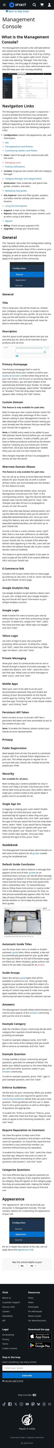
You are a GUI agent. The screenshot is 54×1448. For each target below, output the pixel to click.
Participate (33, 1307)
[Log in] (49, 5)
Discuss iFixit (8, 1307)
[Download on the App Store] (40, 1336)
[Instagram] (21, 1404)
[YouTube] (27, 1404)
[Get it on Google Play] (40, 1345)
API (3, 1320)
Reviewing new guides (16, 190)
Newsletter (7, 1316)
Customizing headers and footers (21, 150)
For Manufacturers (37, 1320)
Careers (6, 1311)
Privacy (5, 1339)
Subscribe (27, 1375)
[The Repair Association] (50, 1404)
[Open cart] (42, 5)
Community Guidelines (13, 1099)
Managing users (13, 162)
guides (36, 853)
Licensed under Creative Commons (27, 1437)
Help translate (25, 1395)
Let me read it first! (14, 1381)
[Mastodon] (33, 1404)
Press (30, 1297)
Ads (7, 142)
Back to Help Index (18, 11)
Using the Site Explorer (16, 206)
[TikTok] (4, 1404)
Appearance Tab (25, 1249)
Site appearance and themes (19, 146)
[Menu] (4, 4)
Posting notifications (15, 166)
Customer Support (11, 1302)
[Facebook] (10, 1404)
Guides (5, 375)
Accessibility (8, 1334)
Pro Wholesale (35, 1311)
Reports (9, 221)
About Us (6, 1297)
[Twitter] (15, 1404)
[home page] (17, 4)
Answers (16, 375)
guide (15, 952)
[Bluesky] (38, 1404)
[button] (34, 5)
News (31, 1302)
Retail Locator (34, 1316)
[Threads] (44, 1404)
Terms (5, 1343)
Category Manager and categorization (23, 178)
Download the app (38, 1329)
